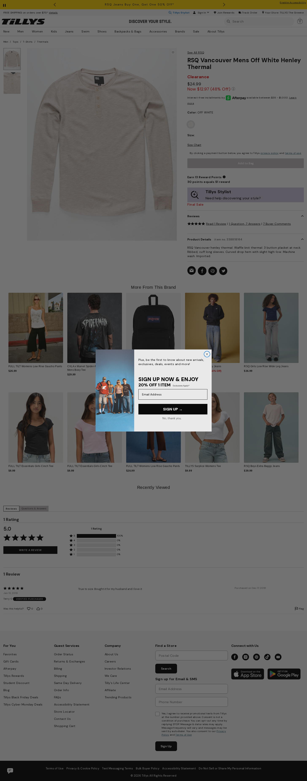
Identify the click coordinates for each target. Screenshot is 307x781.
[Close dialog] (207, 354)
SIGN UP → (173, 409)
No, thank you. (171, 418)
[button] (301, 324)
